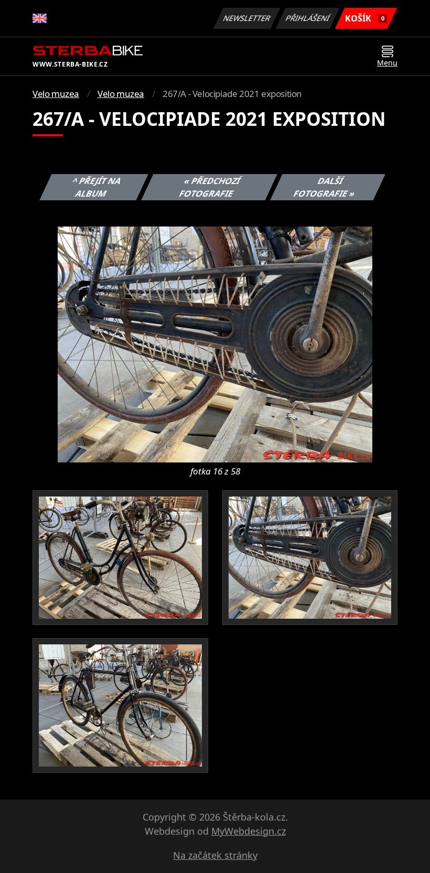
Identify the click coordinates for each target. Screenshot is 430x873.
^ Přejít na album (97, 187)
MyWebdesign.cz (248, 831)
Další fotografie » (325, 187)
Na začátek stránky (215, 855)
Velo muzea (56, 94)
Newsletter (247, 18)
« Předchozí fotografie (209, 187)
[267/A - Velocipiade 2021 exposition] (215, 343)
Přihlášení (308, 18)
